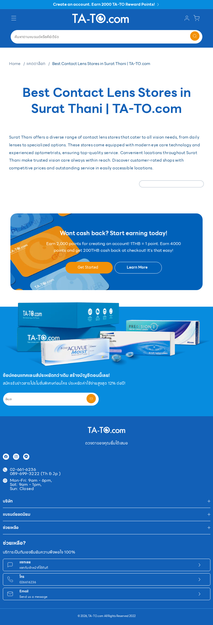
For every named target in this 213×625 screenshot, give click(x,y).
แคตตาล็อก (35, 63)
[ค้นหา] (194, 36)
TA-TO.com (95, 616)
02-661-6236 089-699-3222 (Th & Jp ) (35, 472)
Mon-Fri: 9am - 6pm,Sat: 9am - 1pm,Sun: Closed (31, 484)
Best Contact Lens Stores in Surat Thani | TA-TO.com (101, 63)
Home (15, 63)
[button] (14, 18)
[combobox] (106, 37)
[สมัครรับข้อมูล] (91, 398)
